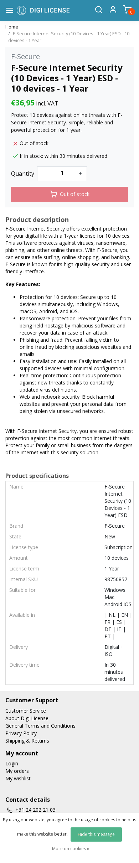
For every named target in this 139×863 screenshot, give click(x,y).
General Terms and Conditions (40, 725)
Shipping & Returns (27, 740)
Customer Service (25, 710)
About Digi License (26, 718)
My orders (17, 771)
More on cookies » (70, 849)
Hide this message (96, 834)
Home (11, 27)
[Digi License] (43, 10)
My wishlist (18, 778)
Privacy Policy (21, 733)
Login (11, 763)
